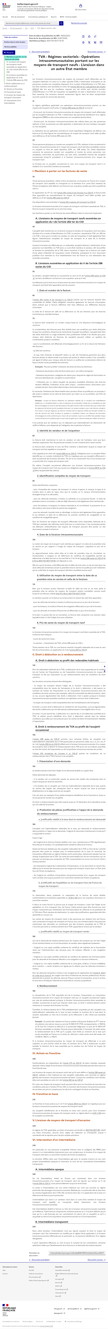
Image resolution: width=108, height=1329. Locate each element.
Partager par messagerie (101, 42)
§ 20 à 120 (97, 1113)
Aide (4, 1270)
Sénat (57, 1296)
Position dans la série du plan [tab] (14, 42)
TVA (26, 28)
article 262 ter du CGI (72, 1080)
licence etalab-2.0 (45, 1326)
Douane (57, 1283)
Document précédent (40, 51)
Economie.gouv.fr (60, 1289)
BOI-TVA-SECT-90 (93, 1130)
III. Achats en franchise (13, 89)
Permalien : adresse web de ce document (95, 36)
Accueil (5, 17)
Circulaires (58, 1279)
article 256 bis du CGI (48, 744)
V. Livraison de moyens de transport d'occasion (14, 96)
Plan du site (39, 1322)
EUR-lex (57, 1286)
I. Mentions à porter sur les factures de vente (16, 58)
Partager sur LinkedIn (95, 42)
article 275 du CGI (71, 1063)
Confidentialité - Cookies (54, 1322)
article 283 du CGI (77, 650)
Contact (5, 1274)
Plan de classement (18, 17)
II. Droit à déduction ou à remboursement (14, 84)
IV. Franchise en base (12, 92)
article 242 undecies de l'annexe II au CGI (76, 202)
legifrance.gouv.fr (90, 1309)
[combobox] (31, 23)
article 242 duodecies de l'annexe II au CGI (54, 753)
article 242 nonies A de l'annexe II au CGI (74, 192)
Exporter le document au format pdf (83, 36)
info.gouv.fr (58, 1309)
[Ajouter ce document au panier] (89, 36)
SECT (32, 28)
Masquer (10, 52)
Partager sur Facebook (83, 42)
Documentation (34, 1277)
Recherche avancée (79, 23)
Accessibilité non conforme (11, 1322)
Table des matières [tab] (11, 37)
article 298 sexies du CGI (72, 108)
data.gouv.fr (58, 1313)
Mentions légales (28, 1322)
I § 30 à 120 (72, 898)
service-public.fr (74, 1309)
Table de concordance (36, 1274)
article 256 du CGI (40, 1183)
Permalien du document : (34, 1254)
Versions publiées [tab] (10, 47)
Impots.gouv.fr (59, 1293)
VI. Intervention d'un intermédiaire (12, 101)
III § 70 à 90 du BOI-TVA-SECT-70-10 (70, 593)
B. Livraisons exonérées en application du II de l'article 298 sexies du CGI (17, 77)
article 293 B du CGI (76, 1104)
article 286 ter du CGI (65, 453)
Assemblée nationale (61, 1270)
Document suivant (95, 51)
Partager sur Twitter (89, 42)
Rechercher (61, 23)
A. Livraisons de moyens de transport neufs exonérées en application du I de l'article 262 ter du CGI (17, 67)
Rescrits (54, 17)
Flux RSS (31, 1270)
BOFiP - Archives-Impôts (68, 17)
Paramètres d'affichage (74, 1322)
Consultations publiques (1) (38, 17)
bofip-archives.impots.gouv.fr (38, 1280)
